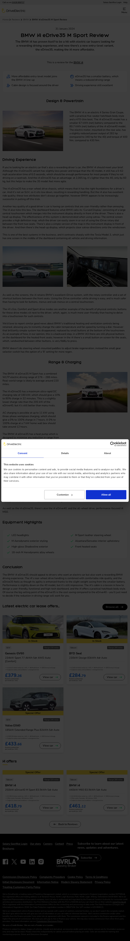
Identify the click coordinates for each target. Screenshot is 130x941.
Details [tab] (65, 453)
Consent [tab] (22, 453)
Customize (63, 494)
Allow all (106, 494)
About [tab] (107, 453)
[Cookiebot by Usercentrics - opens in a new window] (112, 444)
